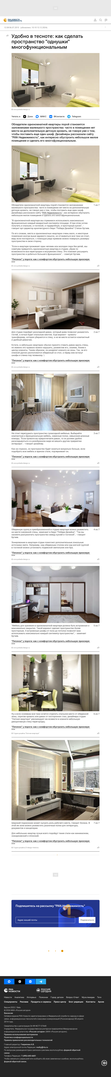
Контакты (90, 1002)
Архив (101, 1002)
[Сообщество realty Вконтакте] (30, 981)
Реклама (24, 1002)
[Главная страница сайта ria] (4, 20)
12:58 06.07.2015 (11, 27)
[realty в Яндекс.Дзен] (20, 981)
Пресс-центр (60, 1002)
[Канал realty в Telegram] (41, 981)
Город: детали (57, 997)
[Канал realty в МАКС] (9, 981)
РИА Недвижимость (52, 212)
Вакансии (8, 1013)
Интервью (31, 997)
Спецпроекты (10, 1002)
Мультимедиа (88, 997)
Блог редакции (76, 1002)
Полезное (43, 997)
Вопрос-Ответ (72, 997)
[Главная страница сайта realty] (17, 20)
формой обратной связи (15, 1061)
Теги (99, 997)
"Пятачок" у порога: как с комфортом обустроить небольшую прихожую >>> (51, 260)
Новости (8, 997)
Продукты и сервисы (41, 1002)
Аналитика (19, 997)
